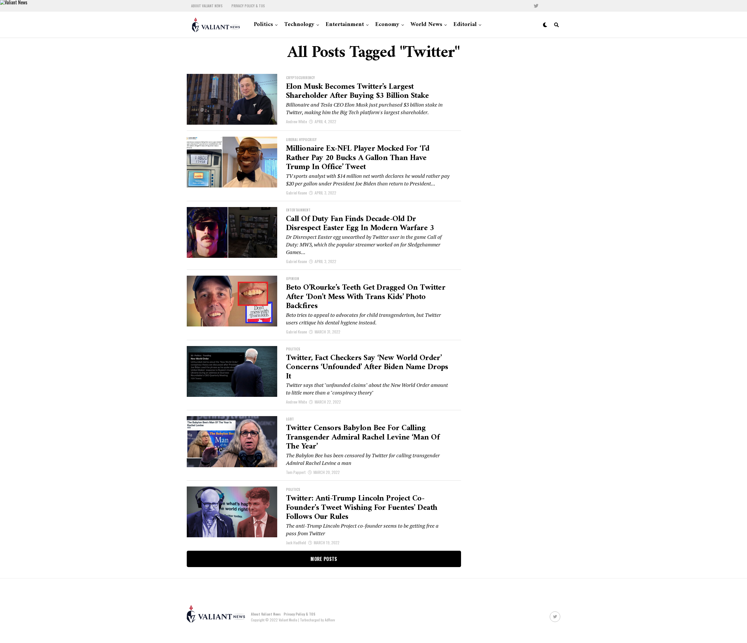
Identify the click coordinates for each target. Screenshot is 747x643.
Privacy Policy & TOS (248, 6)
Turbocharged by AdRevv (317, 619)
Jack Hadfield (296, 542)
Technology (299, 25)
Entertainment (345, 25)
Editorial (465, 25)
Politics (263, 25)
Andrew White (296, 121)
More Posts (323, 558)
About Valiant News (207, 6)
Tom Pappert (296, 472)
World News (426, 25)
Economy (387, 25)
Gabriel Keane (296, 193)
